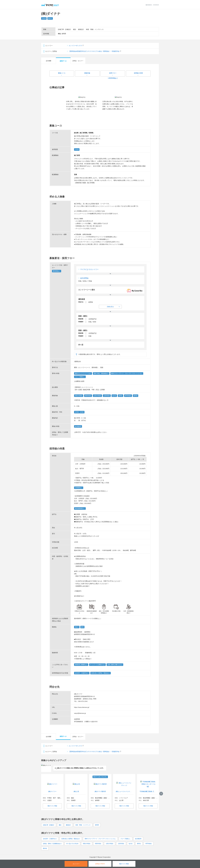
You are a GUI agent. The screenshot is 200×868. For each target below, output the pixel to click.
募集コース (61, 73)
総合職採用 (138, 838)
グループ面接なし (126, 838)
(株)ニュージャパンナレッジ (124, 791)
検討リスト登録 (52, 806)
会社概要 (48, 61)
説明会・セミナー (77, 61)
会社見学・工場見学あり (50, 838)
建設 (60, 825)
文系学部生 (121, 843)
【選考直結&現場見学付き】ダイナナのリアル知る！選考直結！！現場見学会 (94, 51)
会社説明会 (84, 278)
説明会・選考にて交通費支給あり (52, 843)
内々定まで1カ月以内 (72, 843)
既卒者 (45, 848)
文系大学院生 (109, 843)
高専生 (139, 843)
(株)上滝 (76, 791)
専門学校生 (148, 843)
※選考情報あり (113, 78)
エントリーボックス (75, 45)
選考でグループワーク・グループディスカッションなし (100, 838)
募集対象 (87, 73)
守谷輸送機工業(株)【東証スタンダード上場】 (148, 791)
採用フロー (112, 73)
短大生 (130, 843)
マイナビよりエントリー (89, 269)
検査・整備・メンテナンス (83, 825)
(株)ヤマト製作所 (100, 791)
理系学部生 (98, 843)
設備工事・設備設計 (48, 825)
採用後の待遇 (138, 73)
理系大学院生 (86, 843)
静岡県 (97, 825)
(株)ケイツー (52, 791)
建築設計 (68, 825)
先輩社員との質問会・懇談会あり (70, 838)
